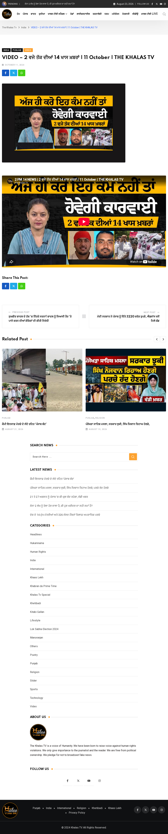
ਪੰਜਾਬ (25, 14)
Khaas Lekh (36, 577)
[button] (157, 339)
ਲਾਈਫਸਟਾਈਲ (83, 14)
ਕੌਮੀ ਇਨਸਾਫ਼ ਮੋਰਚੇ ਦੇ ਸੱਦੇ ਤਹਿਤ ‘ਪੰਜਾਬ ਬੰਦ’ (24, 424)
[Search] (164, 14)
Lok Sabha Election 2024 (44, 629)
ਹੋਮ (18, 14)
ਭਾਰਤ (33, 14)
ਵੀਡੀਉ (135, 14)
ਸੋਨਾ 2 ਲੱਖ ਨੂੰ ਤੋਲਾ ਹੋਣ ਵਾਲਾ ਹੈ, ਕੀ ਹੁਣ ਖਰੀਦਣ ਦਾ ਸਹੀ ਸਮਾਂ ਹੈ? (61, 505)
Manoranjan (36, 637)
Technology (36, 697)
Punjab (6, 418)
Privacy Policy (77, 812)
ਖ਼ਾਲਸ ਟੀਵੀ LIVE (149, 14)
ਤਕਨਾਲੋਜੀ (97, 14)
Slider (33, 680)
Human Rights (38, 551)
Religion (100, 418)
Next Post (150, 312)
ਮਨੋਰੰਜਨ (115, 14)
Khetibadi (35, 603)
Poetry (34, 654)
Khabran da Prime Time (43, 586)
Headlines (36, 534)
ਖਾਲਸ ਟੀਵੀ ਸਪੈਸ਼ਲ (56, 14)
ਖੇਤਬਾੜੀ (125, 14)
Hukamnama (37, 543)
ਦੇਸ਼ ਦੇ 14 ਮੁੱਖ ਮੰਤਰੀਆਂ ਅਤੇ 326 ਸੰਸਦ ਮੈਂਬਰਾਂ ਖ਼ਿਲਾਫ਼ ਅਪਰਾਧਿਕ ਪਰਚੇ (53, 4)
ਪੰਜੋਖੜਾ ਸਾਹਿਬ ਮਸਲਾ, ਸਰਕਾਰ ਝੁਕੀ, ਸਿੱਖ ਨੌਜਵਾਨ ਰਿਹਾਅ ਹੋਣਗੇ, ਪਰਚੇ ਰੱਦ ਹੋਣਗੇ (69, 487)
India (33, 560)
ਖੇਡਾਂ (72, 14)
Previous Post (21, 312)
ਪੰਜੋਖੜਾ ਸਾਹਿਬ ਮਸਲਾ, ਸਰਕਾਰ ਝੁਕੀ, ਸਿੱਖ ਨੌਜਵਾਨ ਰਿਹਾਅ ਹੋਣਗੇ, (118, 424)
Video (33, 706)
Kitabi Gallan (37, 611)
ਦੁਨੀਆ (42, 14)
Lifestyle (35, 620)
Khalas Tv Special (40, 594)
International (37, 568)
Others (34, 646)
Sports (34, 689)
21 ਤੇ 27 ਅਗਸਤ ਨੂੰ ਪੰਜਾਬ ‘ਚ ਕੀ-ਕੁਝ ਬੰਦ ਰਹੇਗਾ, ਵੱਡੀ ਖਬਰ (59, 496)
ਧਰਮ (107, 14)
